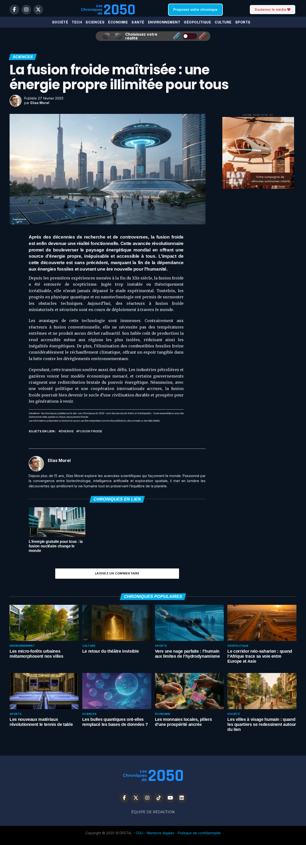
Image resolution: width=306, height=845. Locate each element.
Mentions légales (160, 833)
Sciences (95, 22)
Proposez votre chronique (195, 9)
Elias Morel (39, 103)
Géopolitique (197, 22)
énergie (67, 431)
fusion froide (90, 431)
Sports (243, 22)
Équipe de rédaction (153, 812)
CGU (139, 833)
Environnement (164, 22)
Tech (77, 22)
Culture (223, 22)
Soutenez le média (271, 9)
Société (60, 22)
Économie (118, 22)
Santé (137, 22)
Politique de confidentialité (199, 833)
